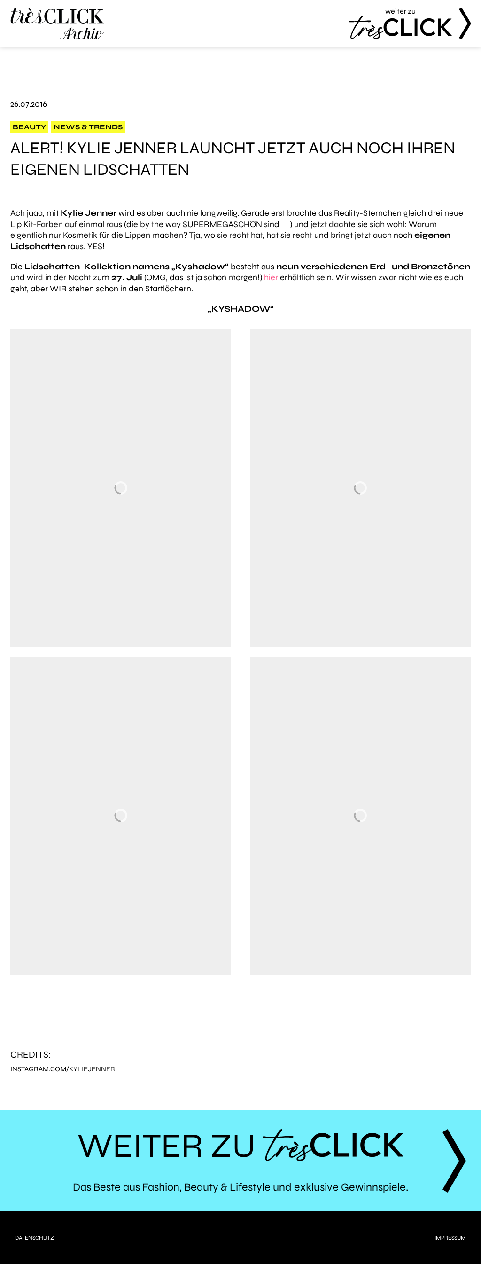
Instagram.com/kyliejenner (62, 1069)
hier (271, 277)
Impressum (450, 1237)
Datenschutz (34, 1237)
